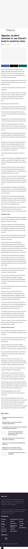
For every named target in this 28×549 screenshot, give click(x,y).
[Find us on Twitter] (6, 538)
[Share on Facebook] (5, 66)
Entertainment (14, 519)
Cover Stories (3, 524)
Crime (2, 527)
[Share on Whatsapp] (23, 66)
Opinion (12, 529)
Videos (21, 525)
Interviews (13, 523)
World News (22, 527)
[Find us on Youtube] (9, 538)
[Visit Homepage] (13, 30)
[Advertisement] (14, 14)
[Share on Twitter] (14, 66)
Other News (13, 531)
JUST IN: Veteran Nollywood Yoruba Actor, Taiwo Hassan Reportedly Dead (15, 433)
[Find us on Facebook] (2, 538)
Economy (3, 529)
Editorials (3, 531)
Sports (21, 521)
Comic (3, 521)
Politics (21, 519)
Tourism (21, 523)
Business (3, 519)
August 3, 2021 (16, 44)
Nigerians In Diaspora (13, 526)
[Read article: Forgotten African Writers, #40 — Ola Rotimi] (4, 454)
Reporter (8, 44)
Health (12, 521)
